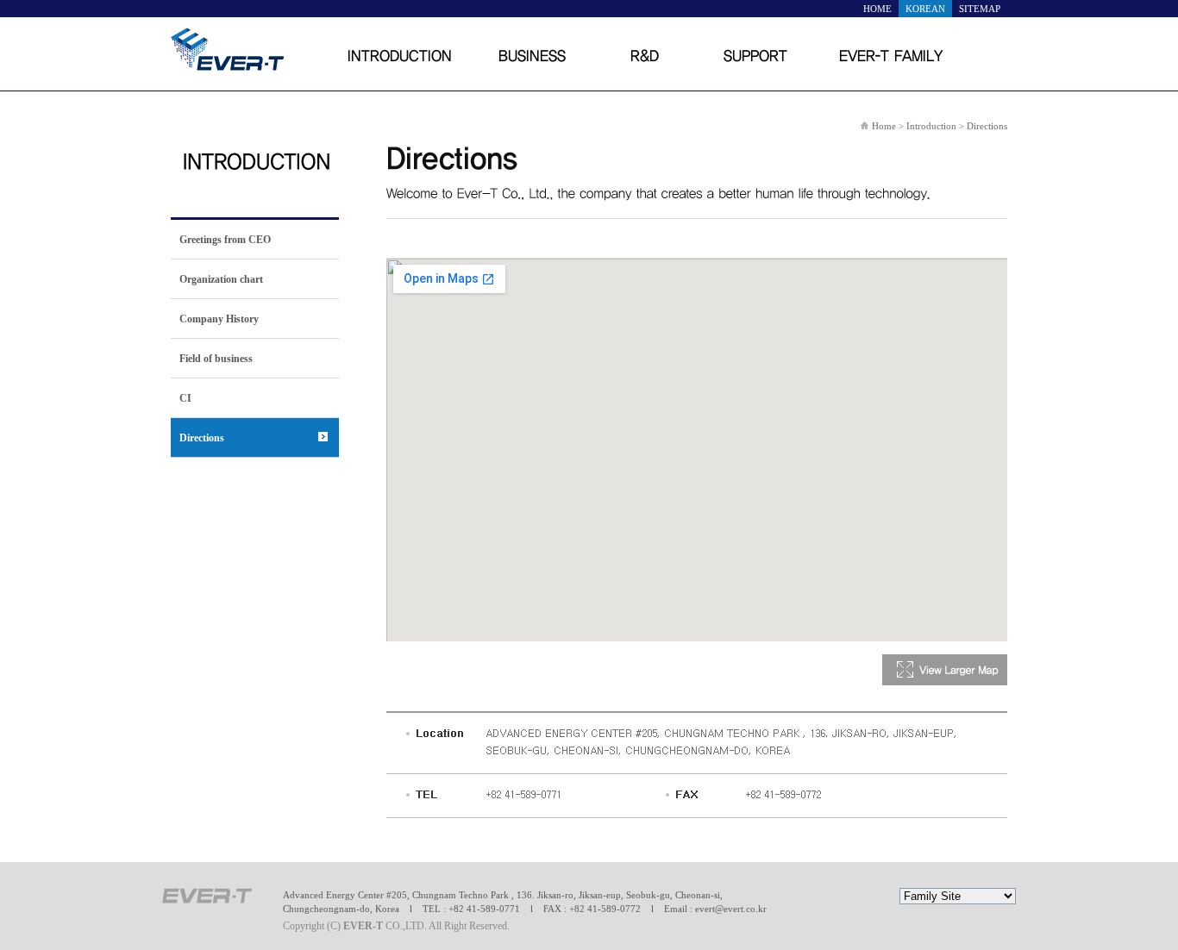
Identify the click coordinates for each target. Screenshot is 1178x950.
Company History (219, 319)
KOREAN (925, 8)
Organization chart (221, 279)
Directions (201, 438)
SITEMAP (979, 8)
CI (185, 398)
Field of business (216, 359)
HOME (877, 8)
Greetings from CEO (225, 240)
